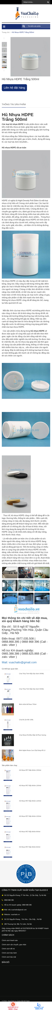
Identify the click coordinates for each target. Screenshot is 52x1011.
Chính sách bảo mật (9, 957)
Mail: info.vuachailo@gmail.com (15, 910)
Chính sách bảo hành (9, 953)
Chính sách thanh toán (10, 940)
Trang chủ (6, 32)
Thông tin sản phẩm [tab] (14, 104)
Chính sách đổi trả (8, 949)
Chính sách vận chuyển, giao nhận (14, 944)
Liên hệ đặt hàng (14, 87)
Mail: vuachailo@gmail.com (19, 662)
